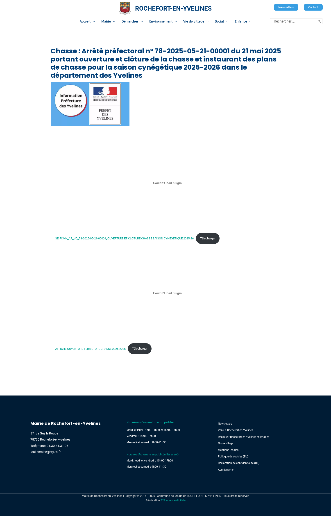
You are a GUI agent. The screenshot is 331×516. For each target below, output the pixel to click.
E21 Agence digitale (173, 500)
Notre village (225, 443)
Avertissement (226, 469)
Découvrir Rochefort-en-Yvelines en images (243, 437)
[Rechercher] (319, 21)
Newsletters (225, 423)
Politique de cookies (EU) (233, 456)
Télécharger (207, 238)
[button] (286, 7)
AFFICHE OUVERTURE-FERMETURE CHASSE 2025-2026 (90, 348)
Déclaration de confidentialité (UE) (238, 463)
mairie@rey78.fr (49, 452)
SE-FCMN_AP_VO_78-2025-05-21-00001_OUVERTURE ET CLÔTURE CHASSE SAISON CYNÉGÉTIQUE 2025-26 (124, 238)
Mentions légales (228, 450)
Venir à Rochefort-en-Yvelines (235, 430)
